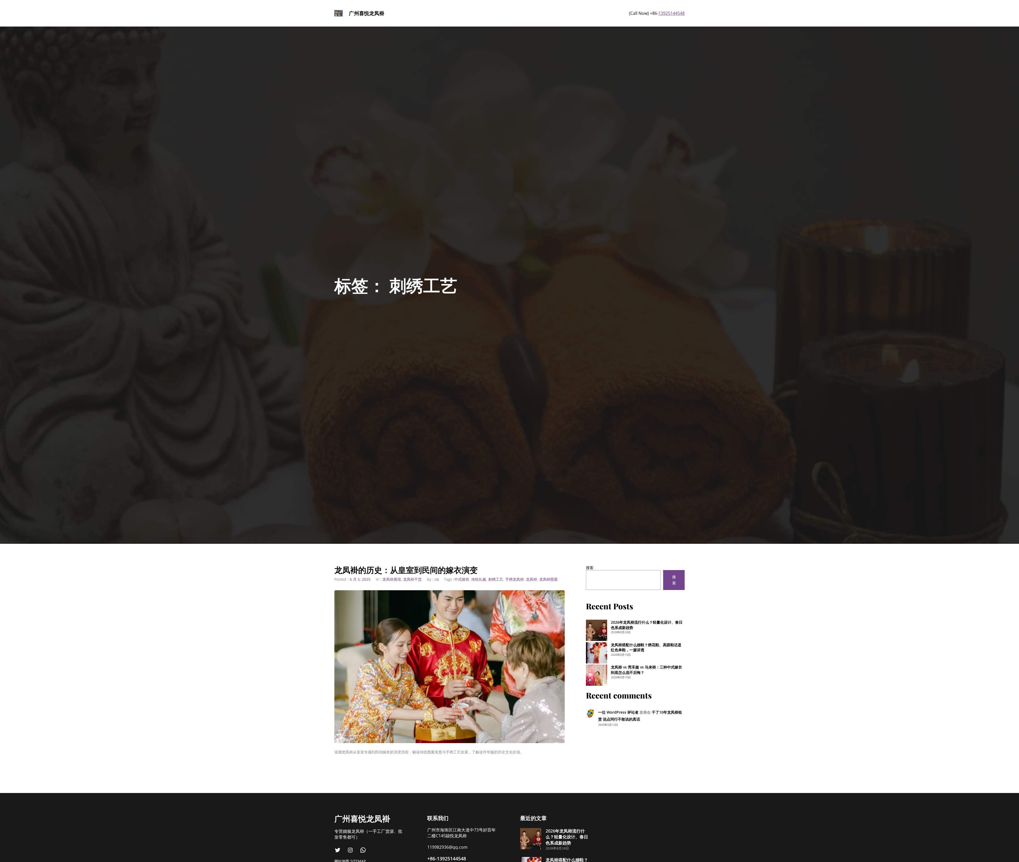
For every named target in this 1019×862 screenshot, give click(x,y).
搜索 (589, 567)
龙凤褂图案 (548, 579)
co (437, 579)
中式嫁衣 (461, 579)
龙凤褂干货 (412, 579)
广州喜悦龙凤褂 (366, 13)
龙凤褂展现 (391, 579)
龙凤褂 (531, 579)
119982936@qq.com (447, 847)
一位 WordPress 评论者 (618, 712)
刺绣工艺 (495, 579)
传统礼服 (478, 579)
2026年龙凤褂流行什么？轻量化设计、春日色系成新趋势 (567, 837)
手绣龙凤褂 (514, 579)
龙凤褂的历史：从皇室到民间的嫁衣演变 (406, 570)
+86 (431, 858)
